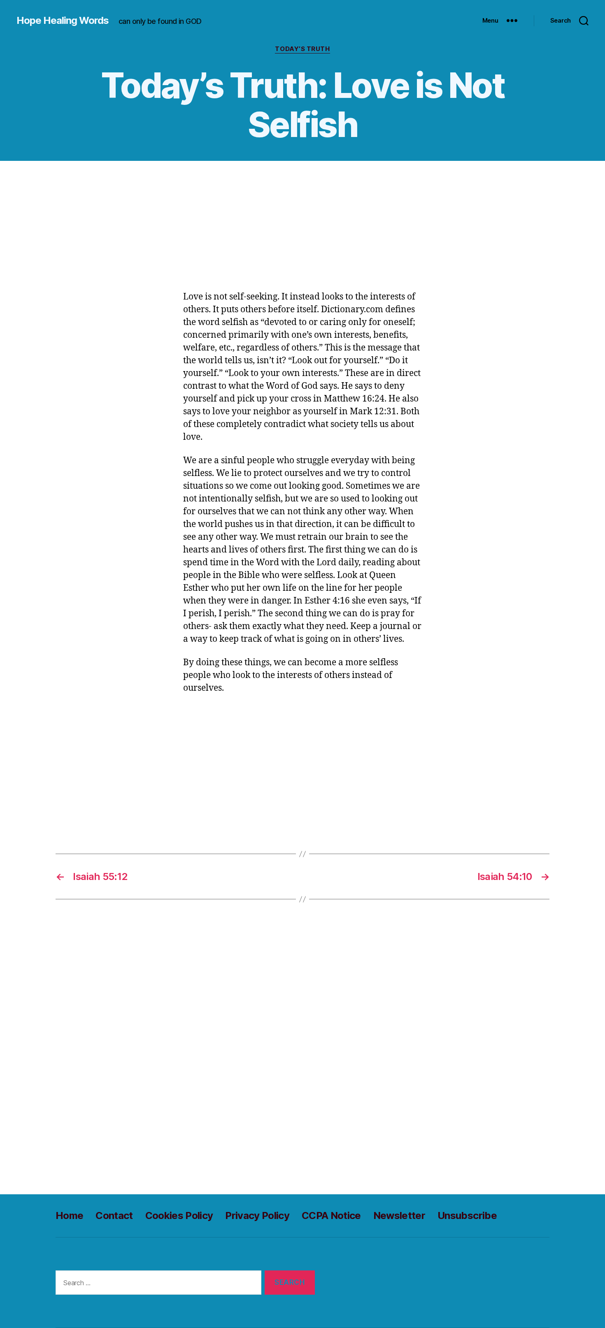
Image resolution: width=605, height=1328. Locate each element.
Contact (114, 1215)
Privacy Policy (257, 1215)
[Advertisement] (302, 230)
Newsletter (399, 1215)
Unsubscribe (467, 1215)
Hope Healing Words (62, 21)
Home (69, 1215)
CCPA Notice (331, 1215)
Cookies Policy (179, 1215)
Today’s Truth (302, 49)
